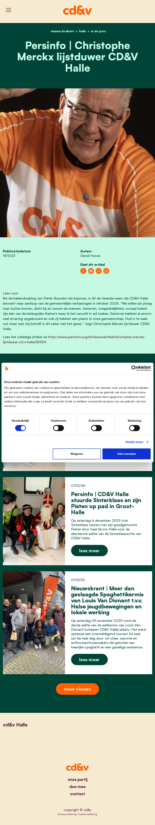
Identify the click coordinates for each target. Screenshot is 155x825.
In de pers (98, 31)
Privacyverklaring (67, 814)
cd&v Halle (15, 725)
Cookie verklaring (87, 814)
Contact (77, 793)
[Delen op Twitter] (83, 271)
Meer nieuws (77, 689)
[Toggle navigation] (8, 10)
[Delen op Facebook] (91, 271)
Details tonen (134, 442)
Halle (82, 31)
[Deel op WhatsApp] (106, 271)
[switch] (58, 428)
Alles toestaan (126, 453)
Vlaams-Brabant (62, 31)
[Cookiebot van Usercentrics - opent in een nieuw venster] (134, 368)
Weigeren (77, 453)
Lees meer (89, 550)
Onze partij (78, 779)
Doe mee (77, 786)
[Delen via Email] (99, 271)
